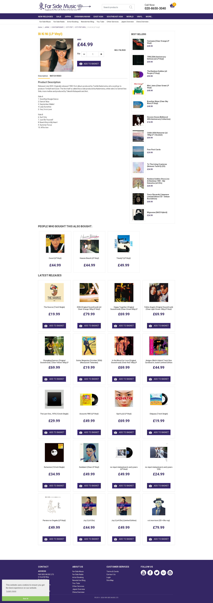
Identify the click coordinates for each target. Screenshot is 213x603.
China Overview (142, 22)
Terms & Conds (112, 571)
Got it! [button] (25, 599)
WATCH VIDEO (55, 76)
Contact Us (110, 574)
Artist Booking (72, 22)
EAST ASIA (98, 17)
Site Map (110, 580)
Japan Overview (127, 22)
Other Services (113, 22)
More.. (149, 17)
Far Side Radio (59, 22)
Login (108, 577)
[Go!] (131, 7)
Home (40, 27)
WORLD (129, 17)
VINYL (139, 17)
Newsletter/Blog (87, 22)
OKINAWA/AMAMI (82, 17)
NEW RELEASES (45, 17)
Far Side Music (45, 22)
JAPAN (68, 17)
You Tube (100, 22)
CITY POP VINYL (80, 27)
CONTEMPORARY (58, 27)
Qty (78, 54)
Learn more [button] (11, 591)
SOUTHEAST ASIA (115, 17)
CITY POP (69, 27)
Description (43, 76)
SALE (58, 17)
